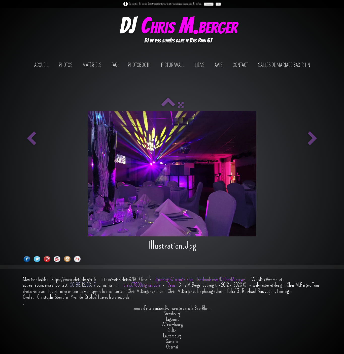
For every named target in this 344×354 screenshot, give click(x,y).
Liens (199, 65)
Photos (66, 65)
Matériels (92, 65)
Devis (171, 285)
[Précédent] (31, 138)
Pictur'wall (173, 65)
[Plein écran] (181, 105)
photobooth (139, 65)
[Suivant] (312, 138)
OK (218, 4)
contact (240, 65)
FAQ (115, 65)
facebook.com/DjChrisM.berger (221, 279)
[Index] (168, 105)
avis (219, 65)
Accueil (41, 65)
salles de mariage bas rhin (284, 65)
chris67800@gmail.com (142, 285)
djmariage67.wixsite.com (174, 279)
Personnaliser (209, 4)
